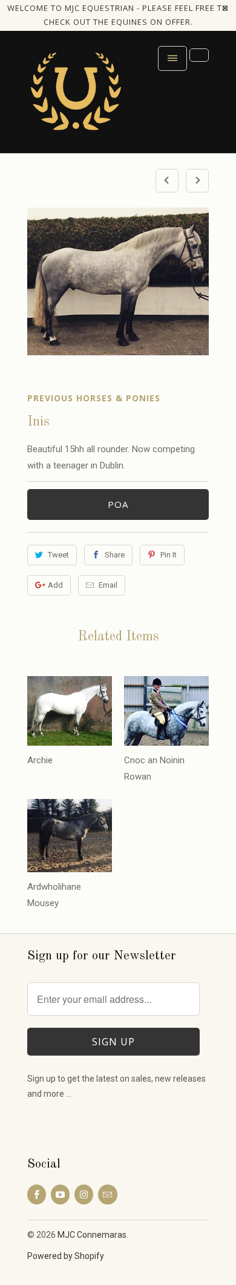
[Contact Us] (199, 55)
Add (55, 585)
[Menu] (172, 58)
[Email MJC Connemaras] (107, 1194)
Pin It (168, 554)
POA (118, 504)
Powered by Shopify (65, 1256)
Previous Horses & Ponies (93, 398)
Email (108, 585)
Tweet (58, 554)
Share (115, 554)
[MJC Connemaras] (75, 96)
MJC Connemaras (91, 1235)
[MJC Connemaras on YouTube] (60, 1194)
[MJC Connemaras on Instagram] (83, 1194)
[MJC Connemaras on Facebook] (36, 1194)
